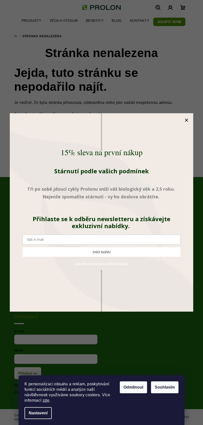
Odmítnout (133, 387)
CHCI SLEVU (102, 252)
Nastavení (38, 413)
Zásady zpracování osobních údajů (101, 263)
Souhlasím (165, 387)
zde (46, 400)
